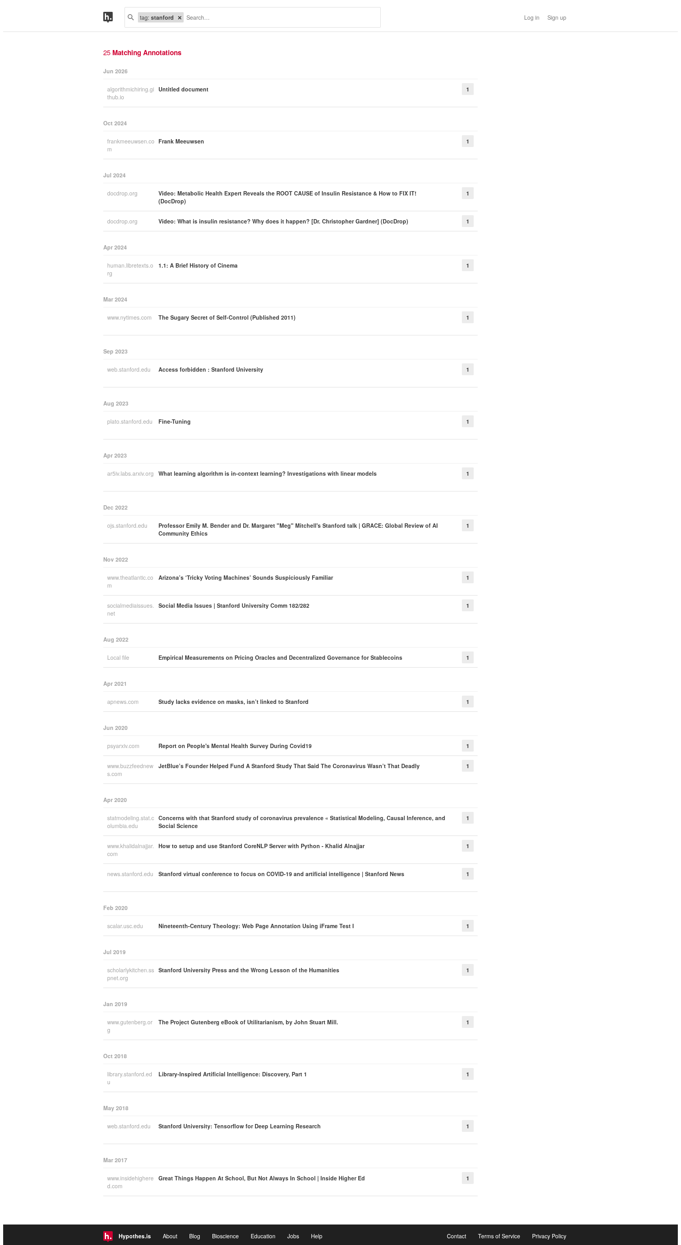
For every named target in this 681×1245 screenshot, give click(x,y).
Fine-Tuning (174, 421)
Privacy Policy (549, 1236)
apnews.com (123, 701)
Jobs (293, 1236)
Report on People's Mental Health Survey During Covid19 (235, 746)
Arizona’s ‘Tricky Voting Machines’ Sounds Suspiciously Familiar (245, 577)
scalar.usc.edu (126, 926)
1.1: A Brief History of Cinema (198, 265)
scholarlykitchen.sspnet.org (130, 974)
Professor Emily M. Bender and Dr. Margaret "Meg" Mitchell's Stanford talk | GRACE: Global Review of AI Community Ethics (298, 529)
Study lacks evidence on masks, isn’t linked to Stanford (233, 701)
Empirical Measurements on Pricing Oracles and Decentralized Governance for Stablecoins (280, 657)
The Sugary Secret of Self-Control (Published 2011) (227, 317)
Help (316, 1236)
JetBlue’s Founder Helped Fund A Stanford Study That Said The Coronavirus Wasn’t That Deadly (289, 766)
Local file (119, 657)
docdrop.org (123, 193)
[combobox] (279, 17)
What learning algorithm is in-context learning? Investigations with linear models (267, 473)
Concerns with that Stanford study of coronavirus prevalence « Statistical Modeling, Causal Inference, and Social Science (301, 822)
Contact (456, 1236)
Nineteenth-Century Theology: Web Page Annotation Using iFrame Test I (256, 926)
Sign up (556, 17)
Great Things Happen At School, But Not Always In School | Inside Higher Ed (261, 1178)
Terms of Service (499, 1236)
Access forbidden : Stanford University (210, 369)
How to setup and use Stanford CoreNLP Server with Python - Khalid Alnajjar (261, 846)
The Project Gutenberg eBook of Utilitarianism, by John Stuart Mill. (248, 1022)
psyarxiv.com (124, 746)
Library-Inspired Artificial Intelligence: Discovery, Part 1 (232, 1074)
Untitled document (183, 89)
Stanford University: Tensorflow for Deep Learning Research (239, 1126)
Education (263, 1236)
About (170, 1236)
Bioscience (225, 1236)
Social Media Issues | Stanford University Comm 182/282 (233, 605)
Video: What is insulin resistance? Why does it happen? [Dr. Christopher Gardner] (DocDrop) (283, 221)
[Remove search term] (180, 17)
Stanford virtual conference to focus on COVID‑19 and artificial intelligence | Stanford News (281, 874)
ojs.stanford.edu (128, 525)
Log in (532, 17)
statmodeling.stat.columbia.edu (130, 822)
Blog (194, 1236)
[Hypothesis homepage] (114, 17)
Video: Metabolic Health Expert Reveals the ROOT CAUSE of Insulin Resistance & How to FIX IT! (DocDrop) (287, 197)
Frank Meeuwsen (181, 141)
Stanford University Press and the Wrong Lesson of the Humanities (248, 970)
